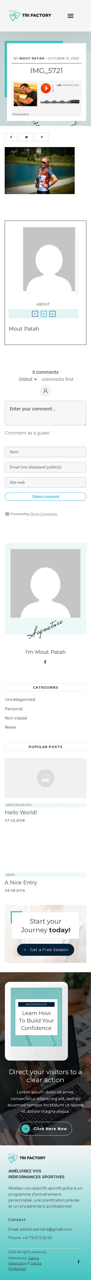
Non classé (16, 718)
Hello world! (21, 812)
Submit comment (45, 497)
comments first (58, 379)
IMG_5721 (46, 70)
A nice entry (21, 882)
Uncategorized (20, 699)
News (10, 727)
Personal (14, 708)
